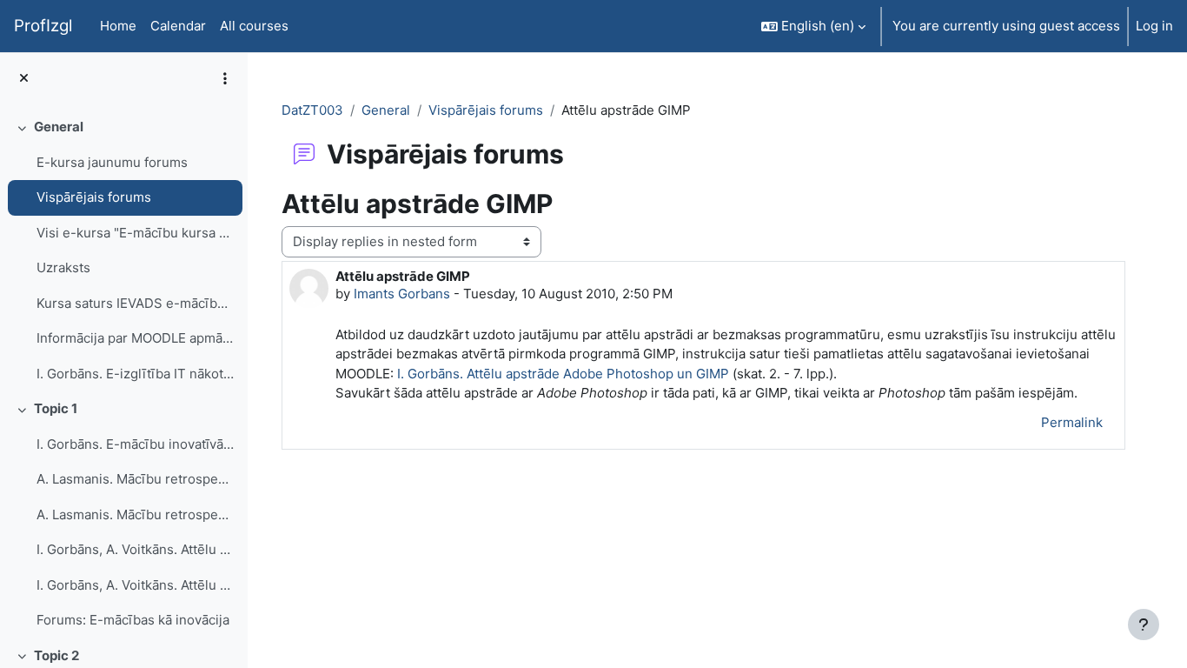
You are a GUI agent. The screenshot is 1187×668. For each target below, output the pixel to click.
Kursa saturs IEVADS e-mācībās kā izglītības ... (135, 303)
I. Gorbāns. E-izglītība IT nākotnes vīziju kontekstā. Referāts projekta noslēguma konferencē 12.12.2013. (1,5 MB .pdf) (135, 373)
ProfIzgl (43, 26)
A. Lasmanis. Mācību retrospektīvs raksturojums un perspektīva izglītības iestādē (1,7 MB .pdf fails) (135, 514)
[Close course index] (23, 79)
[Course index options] (225, 78)
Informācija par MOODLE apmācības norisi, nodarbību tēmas (135, 338)
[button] (813, 26)
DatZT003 (312, 110)
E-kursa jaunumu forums (112, 162)
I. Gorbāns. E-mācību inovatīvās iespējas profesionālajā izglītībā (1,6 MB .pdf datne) (135, 444)
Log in (1154, 25)
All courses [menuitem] (254, 25)
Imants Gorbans (402, 293)
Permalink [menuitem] (1072, 422)
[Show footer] (1143, 624)
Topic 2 (56, 655)
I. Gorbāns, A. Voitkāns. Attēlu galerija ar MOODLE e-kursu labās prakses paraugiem (135, 549)
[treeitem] (123, 250)
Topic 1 (55, 408)
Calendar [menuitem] (178, 25)
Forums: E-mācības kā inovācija (132, 619)
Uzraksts (63, 267)
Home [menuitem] (118, 25)
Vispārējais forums (93, 197)
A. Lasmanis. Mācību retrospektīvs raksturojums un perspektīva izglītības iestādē (135, 479)
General (58, 126)
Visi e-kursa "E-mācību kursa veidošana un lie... (135, 232)
